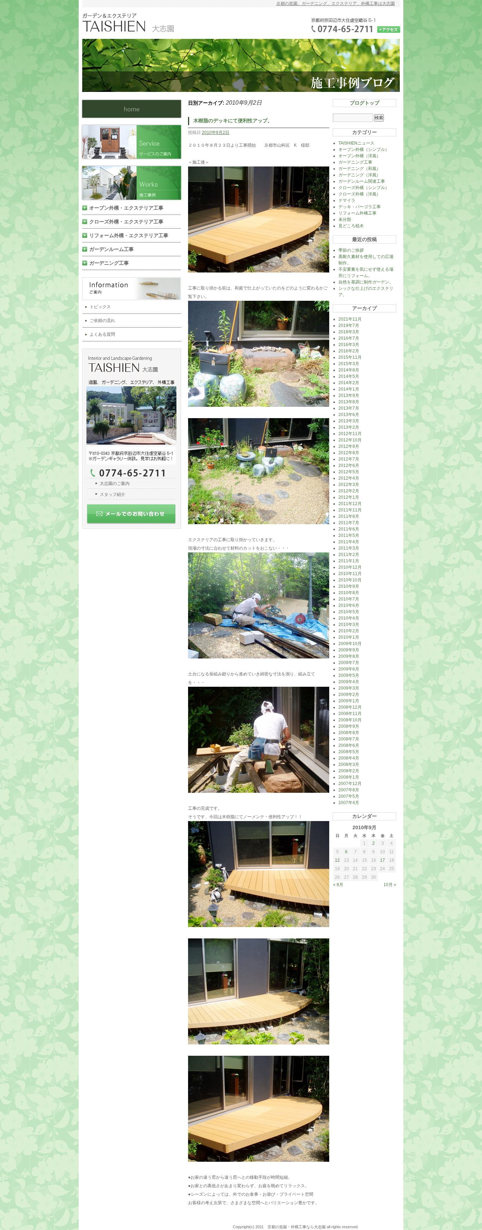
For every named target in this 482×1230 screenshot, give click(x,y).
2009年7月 (348, 662)
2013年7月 (348, 408)
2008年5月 (348, 751)
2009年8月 (348, 656)
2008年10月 (350, 720)
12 (337, 860)
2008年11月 (350, 713)
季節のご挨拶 (351, 250)
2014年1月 (348, 389)
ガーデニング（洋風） (359, 174)
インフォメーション (134, 288)
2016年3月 (348, 344)
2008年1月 (348, 777)
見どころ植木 (351, 225)
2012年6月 (348, 465)
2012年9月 (348, 446)
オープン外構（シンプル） (363, 149)
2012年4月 (348, 478)
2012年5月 (348, 471)
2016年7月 (348, 338)
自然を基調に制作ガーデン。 (365, 282)
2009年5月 (348, 675)
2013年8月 (348, 401)
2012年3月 (348, 484)
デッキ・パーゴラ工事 (359, 206)
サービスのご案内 (134, 142)
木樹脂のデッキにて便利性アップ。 (232, 120)
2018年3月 (348, 331)
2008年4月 (348, 758)
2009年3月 (348, 688)
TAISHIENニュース (356, 143)
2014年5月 (348, 376)
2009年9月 (348, 650)
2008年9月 (348, 726)
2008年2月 (348, 770)
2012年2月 (348, 490)
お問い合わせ (134, 516)
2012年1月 (348, 497)
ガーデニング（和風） (359, 168)
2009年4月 (348, 681)
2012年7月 (348, 459)
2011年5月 (348, 535)
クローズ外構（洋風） (359, 194)
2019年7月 (348, 325)
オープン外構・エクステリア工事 (126, 208)
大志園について (134, 413)
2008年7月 (348, 739)
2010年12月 (350, 567)
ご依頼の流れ (102, 320)
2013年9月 (348, 395)
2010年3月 (348, 624)
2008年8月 (348, 732)
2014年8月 (348, 370)
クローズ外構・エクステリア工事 (126, 221)
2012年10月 (350, 440)
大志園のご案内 (114, 483)
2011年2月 (348, 554)
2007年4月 (348, 802)
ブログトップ (364, 103)
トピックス (100, 306)
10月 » (390, 884)
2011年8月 (348, 516)
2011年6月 (348, 529)
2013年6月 (348, 414)
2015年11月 (350, 357)
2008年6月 (348, 745)
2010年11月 (350, 573)
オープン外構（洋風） (359, 155)
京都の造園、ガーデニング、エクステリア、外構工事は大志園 (335, 3)
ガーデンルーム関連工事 (361, 181)
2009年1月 (348, 700)
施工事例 (134, 183)
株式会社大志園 (131, 109)
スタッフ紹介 (112, 494)
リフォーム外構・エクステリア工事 (128, 235)
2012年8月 (348, 452)
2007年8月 (348, 789)
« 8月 (338, 884)
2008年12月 (350, 707)
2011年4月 (348, 541)
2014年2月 (348, 382)
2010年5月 (348, 611)
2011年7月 (348, 522)
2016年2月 (348, 350)
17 (382, 860)
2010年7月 (348, 599)
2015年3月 (348, 363)
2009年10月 (350, 643)
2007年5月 (348, 796)
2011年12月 (350, 503)
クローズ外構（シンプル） (363, 187)
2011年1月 (348, 560)
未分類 (344, 219)
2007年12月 (350, 783)
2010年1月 (348, 637)
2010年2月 (348, 630)
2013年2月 (348, 427)
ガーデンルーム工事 (111, 249)
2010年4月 (348, 618)
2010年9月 (348, 586)
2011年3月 (348, 548)
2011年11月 (350, 510)
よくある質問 (102, 334)
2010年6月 (348, 605)
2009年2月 (348, 694)
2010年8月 (348, 592)
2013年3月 (348, 420)
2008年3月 (348, 764)
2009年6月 (348, 669)
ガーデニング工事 (109, 263)
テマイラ (346, 200)
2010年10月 (350, 580)
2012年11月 (350, 433)
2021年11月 (350, 319)
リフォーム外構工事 (357, 213)
